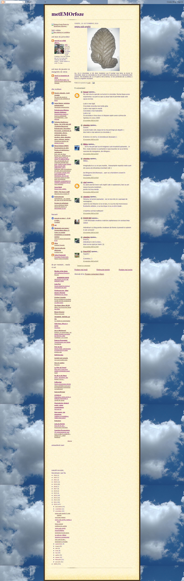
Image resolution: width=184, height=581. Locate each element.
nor (55, 225)
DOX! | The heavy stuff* (62, 192)
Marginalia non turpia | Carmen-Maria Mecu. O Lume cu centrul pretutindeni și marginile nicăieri (62, 232)
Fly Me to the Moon (60, 375)
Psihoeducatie (59, 196)
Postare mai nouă (80, 270)
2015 (55, 493)
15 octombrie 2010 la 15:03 (90, 120)
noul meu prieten (60, 517)
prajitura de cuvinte (61, 526)
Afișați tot (70, 441)
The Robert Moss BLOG (62, 305)
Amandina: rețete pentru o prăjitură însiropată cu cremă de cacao (62, 398)
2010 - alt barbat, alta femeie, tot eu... (61, 378)
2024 (55, 475)
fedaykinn (57, 420)
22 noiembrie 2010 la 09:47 (90, 261)
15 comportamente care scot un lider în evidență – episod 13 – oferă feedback (62, 434)
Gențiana (57, 327)
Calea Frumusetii (60, 255)
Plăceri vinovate (59, 314)
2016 (55, 491)
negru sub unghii (60, 528)
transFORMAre (59, 530)
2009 (55, 564)
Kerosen (57, 364)
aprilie (57, 555)
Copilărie (57, 222)
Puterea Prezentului (60, 340)
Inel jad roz (57, 409)
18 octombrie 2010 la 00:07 (90, 154)
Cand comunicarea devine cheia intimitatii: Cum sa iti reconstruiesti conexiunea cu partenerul (62, 386)
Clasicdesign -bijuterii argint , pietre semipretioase (61, 405)
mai (56, 553)
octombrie (58, 511)
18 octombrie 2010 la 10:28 (90, 213)
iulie (56, 548)
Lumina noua (58, 252)
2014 (55, 495)
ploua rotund (59, 524)
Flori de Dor (58, 347)
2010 (55, 504)
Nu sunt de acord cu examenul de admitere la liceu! (62, 98)
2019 (55, 484)
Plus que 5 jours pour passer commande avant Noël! (62, 371)
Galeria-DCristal (59, 392)
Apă (66, 44)
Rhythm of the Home (61, 271)
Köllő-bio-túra (58, 355)
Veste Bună (58, 187)
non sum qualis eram (60, 360)
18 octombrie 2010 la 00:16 (90, 177)
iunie (57, 550)
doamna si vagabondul (62, 537)
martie (57, 557)
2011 (55, 502)
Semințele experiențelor (61, 107)
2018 (55, 486)
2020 (55, 482)
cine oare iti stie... (60, 539)
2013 (55, 497)
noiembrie (58, 509)
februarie (58, 559)
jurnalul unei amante (61, 358)
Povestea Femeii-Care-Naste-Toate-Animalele (61, 257)
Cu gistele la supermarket (62, 321)
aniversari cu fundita (61, 541)
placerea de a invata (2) (61, 193)
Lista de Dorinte (59, 424)
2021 (55, 480)
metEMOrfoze (68, 14)
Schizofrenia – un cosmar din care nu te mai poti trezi (62, 199)
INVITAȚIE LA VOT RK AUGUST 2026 (61, 280)
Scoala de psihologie (61, 203)
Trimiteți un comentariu (83, 265)
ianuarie (58, 562)
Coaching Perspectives (62, 430)
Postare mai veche (125, 270)
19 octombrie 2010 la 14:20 (90, 232)
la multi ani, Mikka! (60, 535)
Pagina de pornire (103, 270)
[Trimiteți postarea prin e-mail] (93, 82)
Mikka (85, 144)
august (57, 546)
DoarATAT (87, 251)
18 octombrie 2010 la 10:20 (90, 192)
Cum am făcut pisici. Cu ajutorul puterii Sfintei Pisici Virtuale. (62, 81)
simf (85, 182)
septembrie (59, 544)
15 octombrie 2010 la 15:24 (90, 139)
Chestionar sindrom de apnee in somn (61, 142)
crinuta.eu (57, 395)
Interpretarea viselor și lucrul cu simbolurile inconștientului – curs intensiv (61, 116)
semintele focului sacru (62, 532)
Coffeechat (57, 382)
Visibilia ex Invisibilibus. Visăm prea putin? (61, 417)
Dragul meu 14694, (60, 189)
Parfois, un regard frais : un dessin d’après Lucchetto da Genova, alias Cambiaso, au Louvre (62, 335)
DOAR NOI (87, 218)
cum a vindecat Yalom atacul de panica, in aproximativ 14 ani (61, 206)
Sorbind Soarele (59, 245)
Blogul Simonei (59, 312)
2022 (55, 477)
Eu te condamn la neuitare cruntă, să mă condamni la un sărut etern (62, 301)
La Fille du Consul (60, 367)
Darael (85, 92)
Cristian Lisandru (60, 297)
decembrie (58, 506)
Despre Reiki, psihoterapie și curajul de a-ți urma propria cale (62, 350)
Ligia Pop (57, 284)
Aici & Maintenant (60, 330)
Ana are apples (59, 363)
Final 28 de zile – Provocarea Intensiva (61, 426)
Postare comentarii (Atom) (94, 274)
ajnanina (86, 125)
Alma (56, 243)
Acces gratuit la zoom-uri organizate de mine (62, 286)
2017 (55, 488)
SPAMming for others (60, 294)
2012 (55, 500)
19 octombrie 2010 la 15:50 (90, 246)
